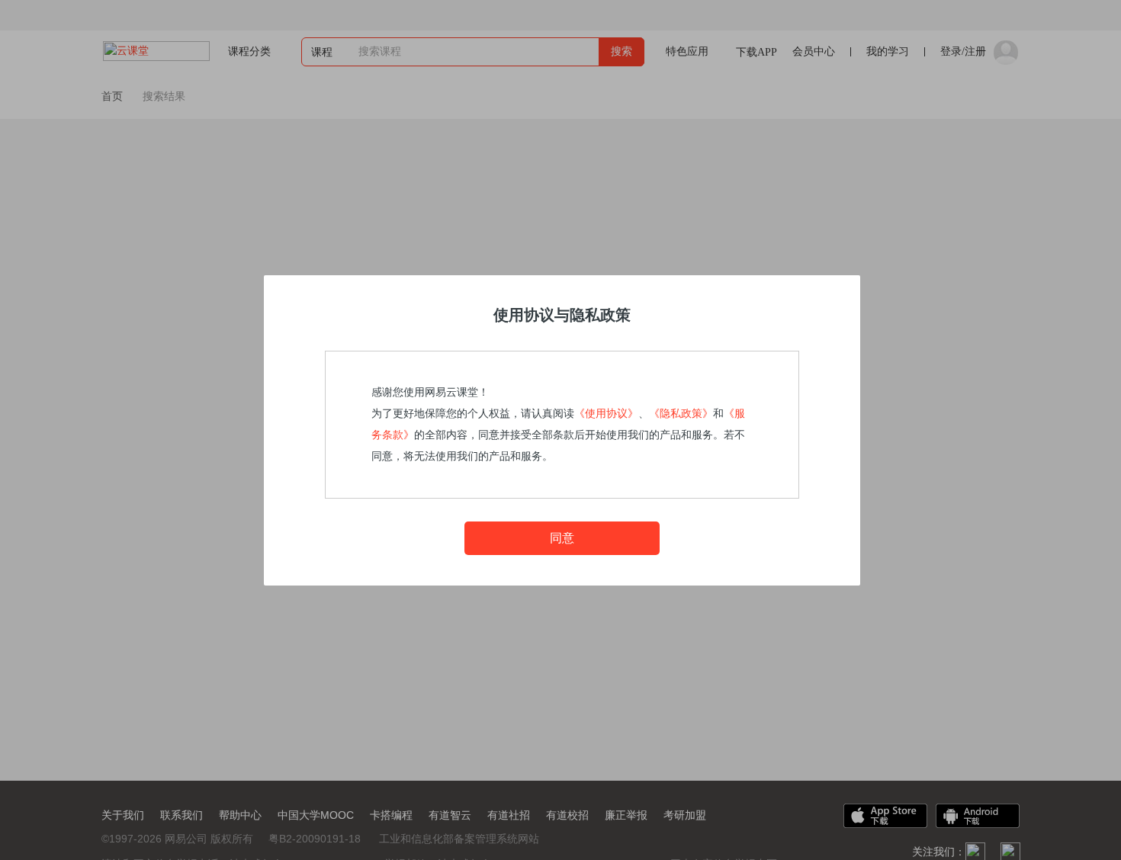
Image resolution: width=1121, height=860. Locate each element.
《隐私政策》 (681, 413)
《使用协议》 (606, 413)
